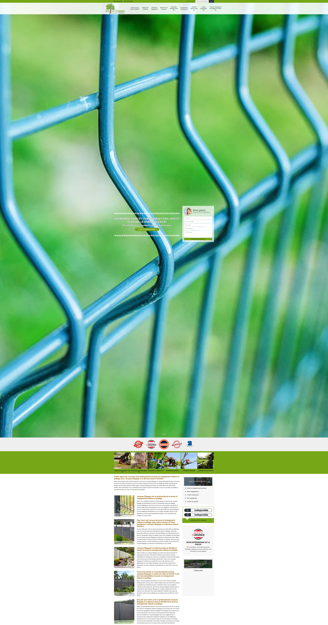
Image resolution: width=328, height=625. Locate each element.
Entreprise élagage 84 (154, 8)
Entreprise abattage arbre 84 (174, 8)
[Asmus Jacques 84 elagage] (115, 8)
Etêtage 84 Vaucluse (145, 8)
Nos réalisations (147, 229)
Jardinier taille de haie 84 (193, 8)
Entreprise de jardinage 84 (184, 8)
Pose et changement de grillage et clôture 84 (215, 8)
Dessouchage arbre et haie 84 (134, 8)
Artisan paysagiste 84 (203, 8)
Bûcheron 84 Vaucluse (163, 8)
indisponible (119, 1)
